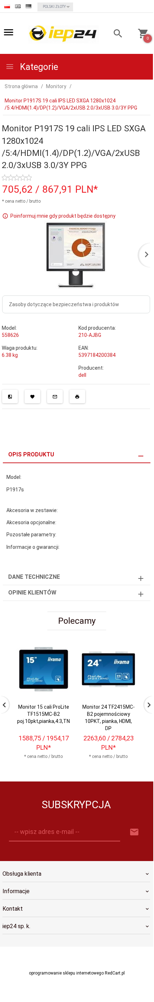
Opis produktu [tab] (31, 454)
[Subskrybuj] (134, 832)
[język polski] (7, 6)
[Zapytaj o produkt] (55, 396)
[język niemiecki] (28, 6)
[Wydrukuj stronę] (77, 396)
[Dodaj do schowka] (32, 396)
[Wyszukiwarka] (114, 34)
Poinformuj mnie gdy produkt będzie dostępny (62, 215)
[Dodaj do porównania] (10, 396)
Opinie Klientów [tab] (32, 592)
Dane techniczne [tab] (34, 576)
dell (82, 375)
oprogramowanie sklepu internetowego (66, 973)
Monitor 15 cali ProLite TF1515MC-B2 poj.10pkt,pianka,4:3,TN (43, 714)
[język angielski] (18, 6)
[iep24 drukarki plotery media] (63, 34)
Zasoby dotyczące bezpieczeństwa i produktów (64, 304)
